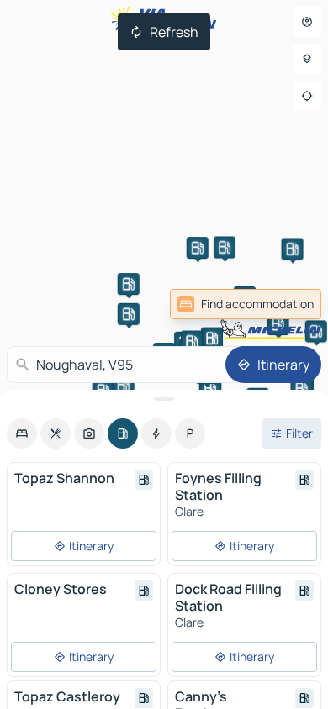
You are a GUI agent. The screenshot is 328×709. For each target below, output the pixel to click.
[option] (22, 433)
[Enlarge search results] (164, 399)
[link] (284, 304)
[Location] (307, 96)
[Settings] (307, 59)
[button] (212, 338)
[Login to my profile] (307, 22)
